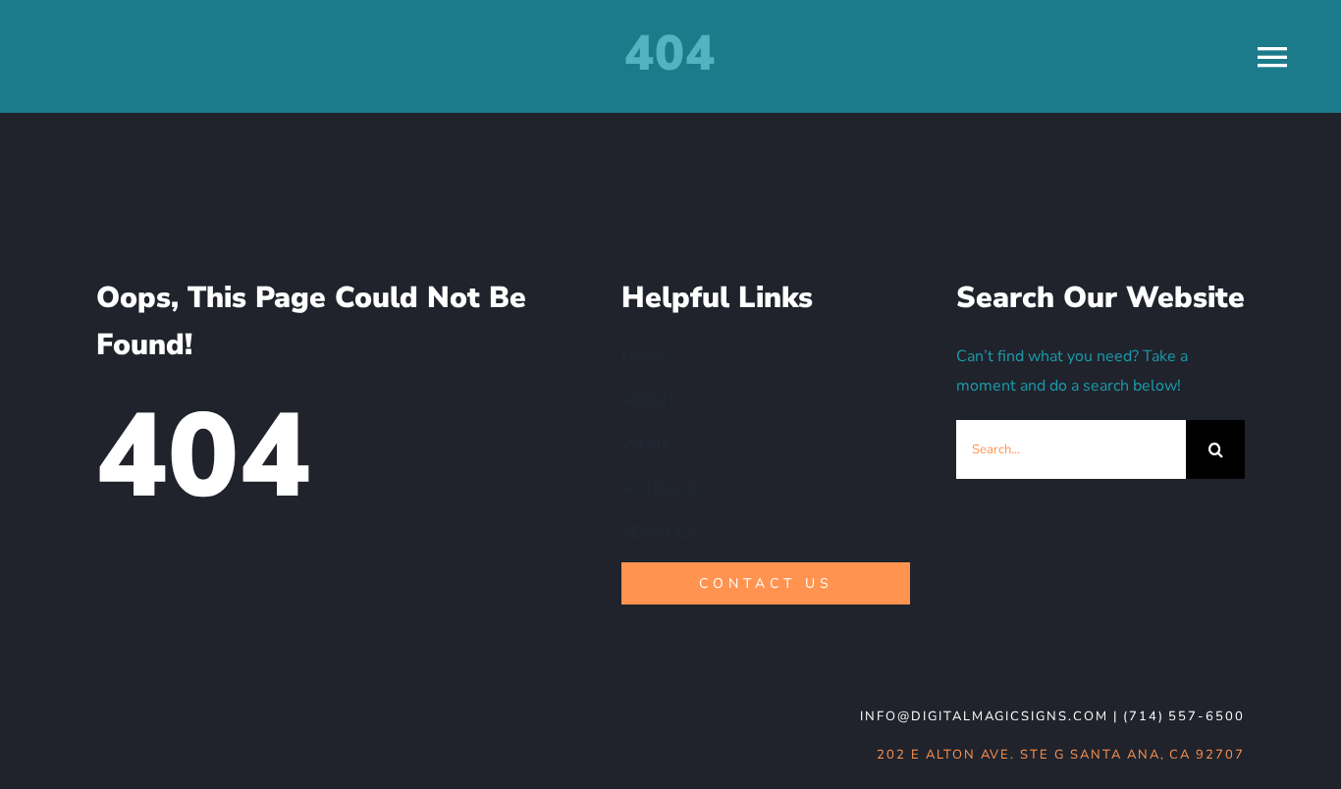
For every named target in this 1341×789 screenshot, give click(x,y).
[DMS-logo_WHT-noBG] (239, 705)
